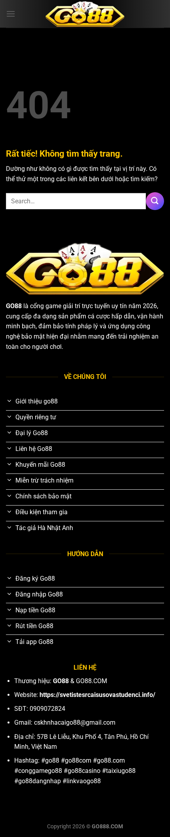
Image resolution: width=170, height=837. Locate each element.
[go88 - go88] (85, 14)
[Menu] (10, 13)
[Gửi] (155, 201)
